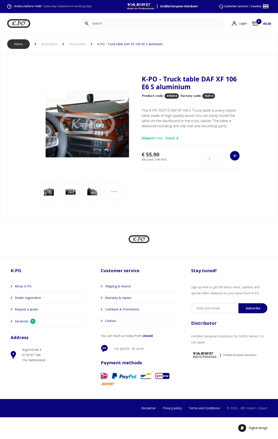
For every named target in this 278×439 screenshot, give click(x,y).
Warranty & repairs (118, 298)
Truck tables (77, 44)
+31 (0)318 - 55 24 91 (129, 349)
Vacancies (24, 321)
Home (18, 44)
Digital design (258, 428)
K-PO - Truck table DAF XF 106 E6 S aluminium (130, 44)
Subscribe (253, 308)
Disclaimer (148, 408)
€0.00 (267, 24)
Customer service (236, 6)
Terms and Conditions (204, 408)
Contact (110, 321)
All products (49, 44)
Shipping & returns (118, 286)
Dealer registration (28, 298)
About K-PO (23, 286)
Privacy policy (172, 408)
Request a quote (26, 309)
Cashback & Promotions (122, 309)
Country (256, 6)
